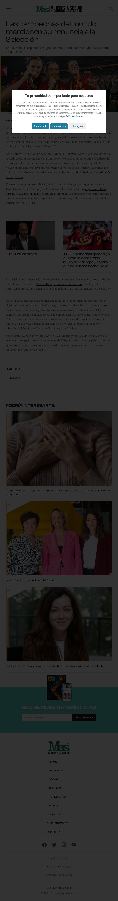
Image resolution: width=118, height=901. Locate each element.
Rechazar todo (59, 126)
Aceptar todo (40, 126)
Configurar (77, 126)
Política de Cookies (74, 116)
